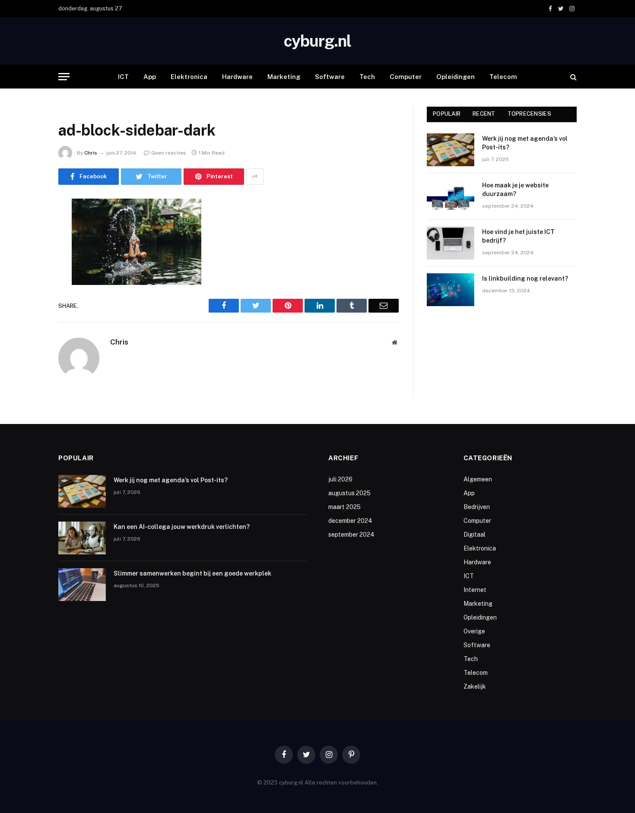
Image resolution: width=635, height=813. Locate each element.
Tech (367, 76)
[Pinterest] (28, 293)
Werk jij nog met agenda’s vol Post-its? (525, 143)
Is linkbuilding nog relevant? (525, 278)
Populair (446, 114)
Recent (484, 114)
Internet (475, 589)
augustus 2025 (349, 493)
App (149, 76)
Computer (406, 76)
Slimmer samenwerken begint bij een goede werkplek (192, 573)
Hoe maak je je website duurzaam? (515, 189)
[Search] (572, 76)
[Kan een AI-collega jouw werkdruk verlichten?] (82, 538)
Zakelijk (475, 686)
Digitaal (475, 534)
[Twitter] (28, 249)
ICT (123, 76)
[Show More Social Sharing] (255, 176)
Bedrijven (477, 506)
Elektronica (189, 76)
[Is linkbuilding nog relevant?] (450, 289)
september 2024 (351, 534)
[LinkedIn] (28, 271)
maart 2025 (344, 506)
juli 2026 (340, 479)
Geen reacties (168, 153)
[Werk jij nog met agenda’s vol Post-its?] (450, 149)
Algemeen (478, 479)
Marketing (283, 76)
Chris (90, 153)
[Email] (28, 315)
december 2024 (350, 520)
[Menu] (64, 76)
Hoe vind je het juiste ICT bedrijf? (518, 236)
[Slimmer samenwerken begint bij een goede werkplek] (82, 584)
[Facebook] (28, 227)
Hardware (237, 76)
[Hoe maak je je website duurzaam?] (450, 196)
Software (330, 76)
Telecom (503, 76)
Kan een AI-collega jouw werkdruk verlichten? (182, 526)
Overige (474, 631)
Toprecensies (529, 114)
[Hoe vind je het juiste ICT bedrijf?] (450, 243)
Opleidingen (455, 76)
